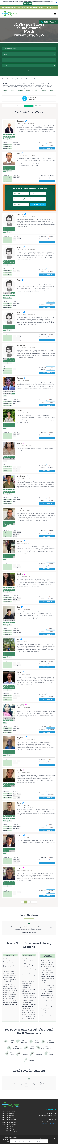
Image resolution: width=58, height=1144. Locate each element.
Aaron (19, 312)
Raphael (20, 737)
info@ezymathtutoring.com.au (47, 1115)
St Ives (12, 1053)
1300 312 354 (49, 22)
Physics (36, 79)
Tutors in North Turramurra (24, 79)
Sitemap (39, 1138)
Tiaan (19, 509)
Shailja (20, 574)
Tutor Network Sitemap (49, 1138)
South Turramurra (46, 1047)
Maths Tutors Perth (7, 1127)
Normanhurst (50, 1041)
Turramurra (25, 1053)
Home (3, 79)
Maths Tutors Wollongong (9, 1131)
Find (29, 71)
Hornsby (37, 1041)
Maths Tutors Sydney (8, 1129)
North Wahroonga (17, 1047)
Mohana (20, 705)
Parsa (19, 541)
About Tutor (46, 148)
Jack (19, 280)
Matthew (21, 476)
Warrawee (31, 1059)
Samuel (20, 214)
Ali (18, 639)
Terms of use (31, 1138)
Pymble (32, 1047)
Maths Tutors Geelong (8, 1117)
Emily (19, 770)
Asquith (12, 1041)
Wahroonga (39, 1053)
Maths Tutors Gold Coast (9, 1119)
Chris (19, 868)
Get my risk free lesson (38, 204)
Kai (18, 607)
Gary (19, 672)
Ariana (20, 378)
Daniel (20, 410)
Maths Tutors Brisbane (8, 1113)
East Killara (24, 1041)
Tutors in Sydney (11, 79)
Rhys (19, 803)
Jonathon (21, 345)
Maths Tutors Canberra (8, 1115)
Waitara (51, 1053)
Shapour (20, 121)
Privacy (23, 1138)
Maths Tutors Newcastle (9, 1125)
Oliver (19, 836)
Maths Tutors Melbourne (9, 1123)
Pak (18, 154)
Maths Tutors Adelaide (8, 1111)
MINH (19, 247)
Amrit (19, 443)
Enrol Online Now (28, 3)
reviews (44, 1123)
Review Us (53, 1123)
